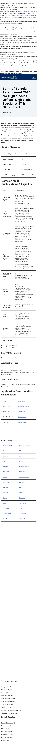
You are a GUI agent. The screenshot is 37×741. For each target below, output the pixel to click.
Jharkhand (6, 472)
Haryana (5, 466)
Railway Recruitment (7, 723)
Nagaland (6, 492)
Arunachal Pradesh (24, 445)
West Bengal (6, 519)
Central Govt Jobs (6, 690)
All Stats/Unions (23, 519)
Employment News (7, 737)
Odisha (21, 492)
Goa (4, 461)
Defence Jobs (5, 726)
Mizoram (21, 487)
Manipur (21, 482)
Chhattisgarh (6, 456)
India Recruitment (6, 731)
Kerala (5, 477)
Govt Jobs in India (6, 687)
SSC (2, 692)
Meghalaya (6, 487)
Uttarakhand (22, 513)
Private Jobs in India (7, 734)
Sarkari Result (22, 417)
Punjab (5, 498)
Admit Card (21, 411)
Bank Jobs (4, 729)
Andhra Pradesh (7, 445)
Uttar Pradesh (7, 513)
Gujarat (21, 461)
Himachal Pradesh (24, 466)
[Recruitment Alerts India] (9, 77)
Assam (5, 451)
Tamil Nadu (22, 503)
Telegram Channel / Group (9, 713)
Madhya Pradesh (24, 477)
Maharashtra (6, 482)
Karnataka (22, 472)
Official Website (22, 422)
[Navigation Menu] (34, 77)
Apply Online (21, 401)
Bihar (20, 451)
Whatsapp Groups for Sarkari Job (11, 710)
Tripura (21, 508)
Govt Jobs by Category (8, 701)
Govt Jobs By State (7, 695)
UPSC (6, 692)
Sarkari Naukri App (6, 707)
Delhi (20, 456)
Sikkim (5, 503)
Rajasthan (22, 498)
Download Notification (24, 406)
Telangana (6, 508)
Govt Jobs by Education (8, 698)
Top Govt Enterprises (7, 704)
